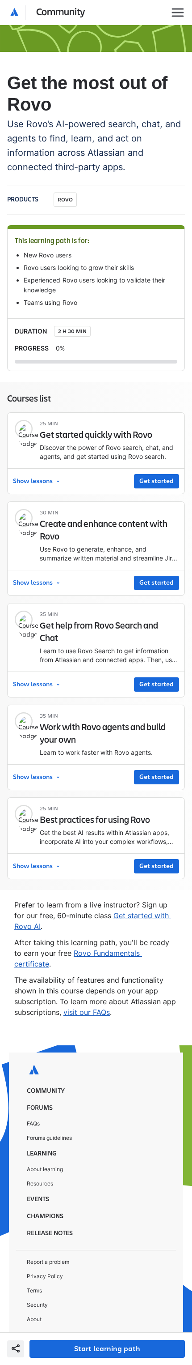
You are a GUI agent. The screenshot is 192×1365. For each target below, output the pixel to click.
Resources (40, 1183)
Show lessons (33, 481)
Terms (34, 1290)
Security (37, 1304)
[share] (15, 1348)
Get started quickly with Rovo (96, 435)
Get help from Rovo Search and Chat (99, 632)
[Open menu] (178, 12)
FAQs (33, 1123)
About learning (45, 1169)
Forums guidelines (49, 1137)
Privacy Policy (45, 1276)
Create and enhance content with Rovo (103, 530)
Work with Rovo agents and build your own (103, 733)
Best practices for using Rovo (95, 820)
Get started (156, 481)
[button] (48, 12)
